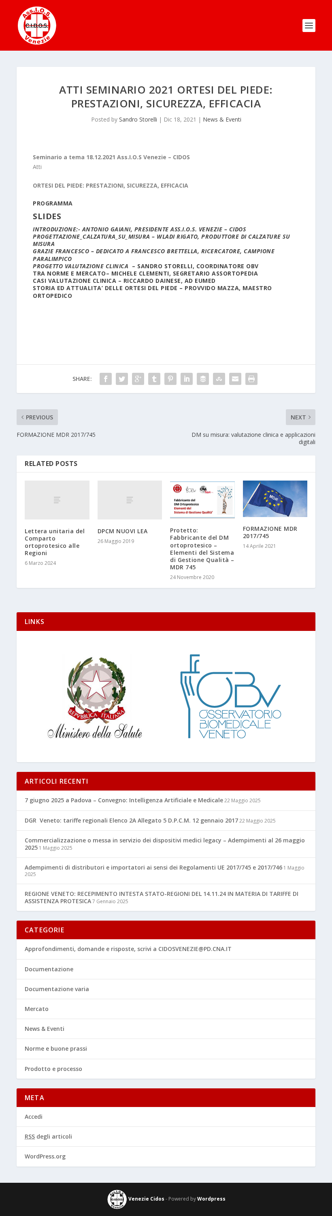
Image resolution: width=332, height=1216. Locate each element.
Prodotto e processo (53, 1069)
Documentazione (49, 969)
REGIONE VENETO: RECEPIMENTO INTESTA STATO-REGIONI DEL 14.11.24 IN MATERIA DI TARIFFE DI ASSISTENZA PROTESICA (161, 897)
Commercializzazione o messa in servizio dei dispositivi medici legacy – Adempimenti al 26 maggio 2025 (165, 843)
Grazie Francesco (61, 251)
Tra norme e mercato (69, 273)
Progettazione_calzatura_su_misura (91, 236)
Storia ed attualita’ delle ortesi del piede (105, 288)
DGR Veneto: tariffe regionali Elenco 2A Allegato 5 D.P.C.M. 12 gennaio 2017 (131, 820)
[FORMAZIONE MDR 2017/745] (275, 499)
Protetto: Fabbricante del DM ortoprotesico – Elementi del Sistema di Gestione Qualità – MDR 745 (202, 548)
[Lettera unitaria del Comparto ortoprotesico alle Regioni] (57, 500)
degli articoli (48, 1136)
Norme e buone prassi (56, 1048)
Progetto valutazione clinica (80, 266)
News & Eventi (222, 119)
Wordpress (211, 1198)
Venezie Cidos (145, 1198)
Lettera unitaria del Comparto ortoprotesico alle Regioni (55, 542)
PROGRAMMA (53, 203)
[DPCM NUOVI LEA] (130, 500)
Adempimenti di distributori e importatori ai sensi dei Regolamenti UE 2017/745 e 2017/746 (153, 867)
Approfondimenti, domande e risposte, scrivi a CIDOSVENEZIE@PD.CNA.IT (128, 949)
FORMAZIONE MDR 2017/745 (270, 532)
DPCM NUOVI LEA (123, 531)
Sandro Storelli (138, 119)
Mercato (37, 1009)
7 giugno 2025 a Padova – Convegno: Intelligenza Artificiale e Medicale (124, 800)
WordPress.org (45, 1156)
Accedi (34, 1116)
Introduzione (54, 229)
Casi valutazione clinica (74, 280)
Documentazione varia (57, 989)
